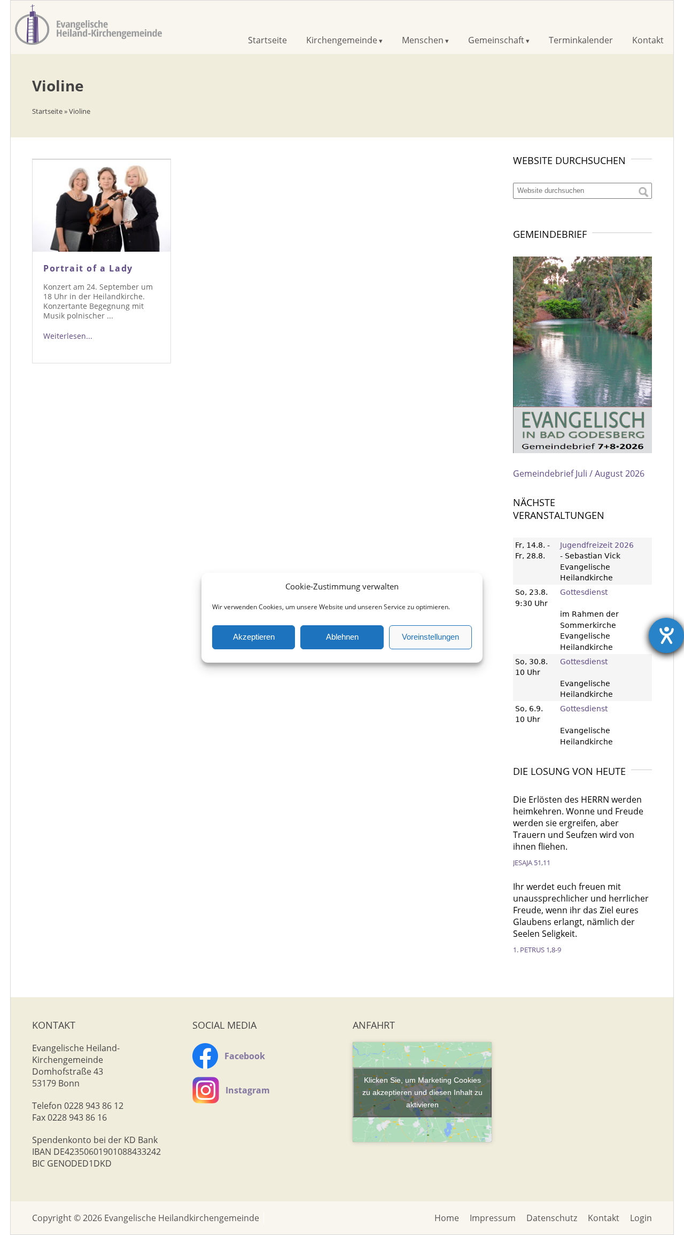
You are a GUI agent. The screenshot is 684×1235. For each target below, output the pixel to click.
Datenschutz (551, 1218)
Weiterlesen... (67, 336)
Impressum (493, 1218)
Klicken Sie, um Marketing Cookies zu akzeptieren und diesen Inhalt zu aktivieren (422, 1091)
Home (446, 1218)
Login (641, 1218)
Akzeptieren (254, 636)
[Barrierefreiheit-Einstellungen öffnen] (666, 635)
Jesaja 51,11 (531, 862)
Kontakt (648, 40)
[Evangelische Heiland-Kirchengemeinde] (88, 45)
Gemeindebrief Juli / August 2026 (578, 473)
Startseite (267, 40)
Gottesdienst (584, 592)
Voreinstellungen (430, 636)
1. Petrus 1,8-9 (537, 949)
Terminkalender (581, 40)
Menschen (423, 40)
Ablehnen (342, 636)
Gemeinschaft (496, 40)
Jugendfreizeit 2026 (597, 545)
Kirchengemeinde (341, 40)
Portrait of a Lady (88, 268)
